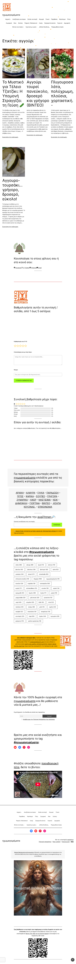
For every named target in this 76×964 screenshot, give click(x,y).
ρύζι (42, 607)
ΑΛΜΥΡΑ (30, 492)
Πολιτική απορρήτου (45, 841)
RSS (72, 841)
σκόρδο (19, 611)
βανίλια (19, 569)
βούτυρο (44, 569)
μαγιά (54, 593)
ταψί (31, 616)
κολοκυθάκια (31, 588)
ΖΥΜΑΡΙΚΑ (22, 499)
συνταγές (20, 616)
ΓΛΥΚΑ (40, 492)
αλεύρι (29, 565)
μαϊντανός (34, 597)
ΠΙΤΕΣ (20, 496)
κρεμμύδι (20, 593)
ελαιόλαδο (43, 574)
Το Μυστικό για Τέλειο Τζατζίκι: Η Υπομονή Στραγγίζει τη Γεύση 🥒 (13, 93)
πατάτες (20, 607)
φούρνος (20, 621)
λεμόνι (32, 593)
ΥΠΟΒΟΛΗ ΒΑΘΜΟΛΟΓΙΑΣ (24, 380)
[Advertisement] (38, 448)
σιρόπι (52, 607)
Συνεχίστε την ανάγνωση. (10, 137)
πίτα (51, 602)
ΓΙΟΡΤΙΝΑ (35, 503)
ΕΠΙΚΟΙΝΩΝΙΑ (45, 506)
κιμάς (19, 588)
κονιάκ (45, 588)
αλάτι (19, 565)
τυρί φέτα (54, 616)
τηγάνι (42, 616)
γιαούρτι (20, 574)
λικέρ (43, 593)
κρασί (56, 588)
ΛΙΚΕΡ (33, 499)
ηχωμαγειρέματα (11, 14)
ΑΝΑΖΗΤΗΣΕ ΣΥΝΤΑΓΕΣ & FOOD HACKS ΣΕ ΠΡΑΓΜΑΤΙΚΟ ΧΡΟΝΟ (35, 531)
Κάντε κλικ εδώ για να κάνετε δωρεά (37, 933)
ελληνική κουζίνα (22, 579)
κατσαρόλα (45, 583)
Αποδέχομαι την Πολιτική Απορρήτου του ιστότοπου (39, 719)
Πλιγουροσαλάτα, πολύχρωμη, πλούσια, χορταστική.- (62, 93)
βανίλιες (31, 569)
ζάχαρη (38, 579)
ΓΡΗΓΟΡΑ (52, 496)
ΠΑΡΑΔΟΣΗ (52, 492)
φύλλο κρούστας (34, 621)
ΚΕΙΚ (55, 499)
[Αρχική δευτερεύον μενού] (10, 19)
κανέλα (19, 583)
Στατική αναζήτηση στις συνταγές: (24, 521)
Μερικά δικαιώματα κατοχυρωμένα (24, 852)
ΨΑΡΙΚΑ (30, 496)
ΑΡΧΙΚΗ (20, 492)
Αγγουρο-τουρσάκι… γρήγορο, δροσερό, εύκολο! (12, 189)
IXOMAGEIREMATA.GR (37, 642)
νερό (18, 602)
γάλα (56, 569)
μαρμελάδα (20, 597)
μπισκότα (48, 597)
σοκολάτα (32, 611)
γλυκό (31, 574)
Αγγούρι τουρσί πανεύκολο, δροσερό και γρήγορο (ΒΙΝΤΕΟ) (38, 93)
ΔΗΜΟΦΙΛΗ (21, 503)
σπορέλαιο (45, 611)
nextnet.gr (70, 839)
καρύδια (31, 583)
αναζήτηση (44, 517)
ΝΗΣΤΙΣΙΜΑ (45, 499)
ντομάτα (30, 602)
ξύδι (41, 602)
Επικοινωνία (65, 841)
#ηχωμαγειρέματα (41, 551)
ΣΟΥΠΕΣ (40, 496)
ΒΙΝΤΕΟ (46, 503)
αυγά (41, 565)
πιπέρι (31, 607)
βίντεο (51, 565)
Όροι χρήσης (56, 841)
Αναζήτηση (57, 524)
